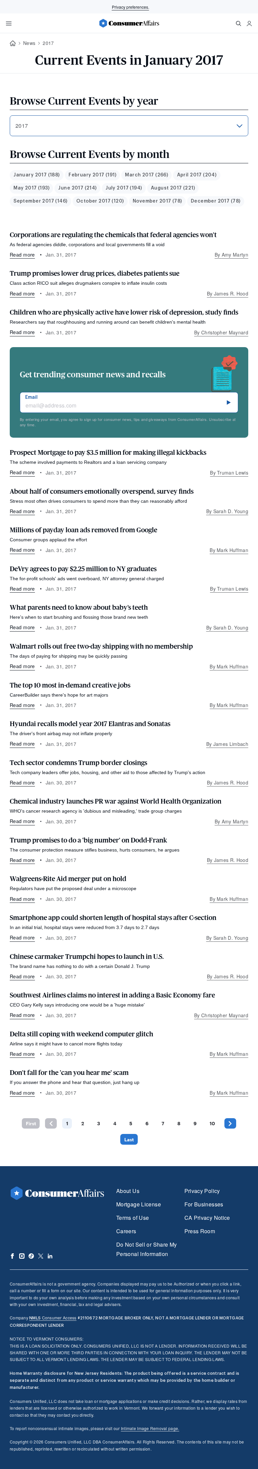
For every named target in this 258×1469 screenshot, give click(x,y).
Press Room (199, 1231)
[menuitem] (36, 175)
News (29, 43)
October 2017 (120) (100, 201)
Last (129, 1139)
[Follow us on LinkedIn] (50, 1256)
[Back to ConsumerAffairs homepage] (13, 43)
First (31, 1123)
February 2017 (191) (92, 175)
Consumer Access (52, 1317)
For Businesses (203, 1204)
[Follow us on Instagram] (22, 1256)
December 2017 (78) (216, 201)
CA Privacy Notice (207, 1217)
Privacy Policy (202, 1191)
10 (212, 1123)
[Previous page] (51, 1123)
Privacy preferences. (130, 7)
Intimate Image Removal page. (150, 1428)
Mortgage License (138, 1204)
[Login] (249, 23)
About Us (127, 1191)
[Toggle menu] (8, 23)
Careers (126, 1231)
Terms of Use (132, 1217)
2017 (48, 43)
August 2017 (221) (173, 188)
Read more (22, 254)
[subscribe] (229, 402)
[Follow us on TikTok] (31, 1256)
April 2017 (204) (197, 175)
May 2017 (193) (31, 188)
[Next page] (230, 1123)
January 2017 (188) (36, 175)
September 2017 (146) (40, 201)
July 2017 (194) (123, 188)
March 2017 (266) (146, 175)
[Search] (238, 23)
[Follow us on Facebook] (12, 1256)
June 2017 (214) (77, 188)
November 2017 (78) (157, 201)
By (231, 254)
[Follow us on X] (40, 1256)
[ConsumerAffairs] (129, 23)
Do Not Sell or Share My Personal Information (146, 1249)
